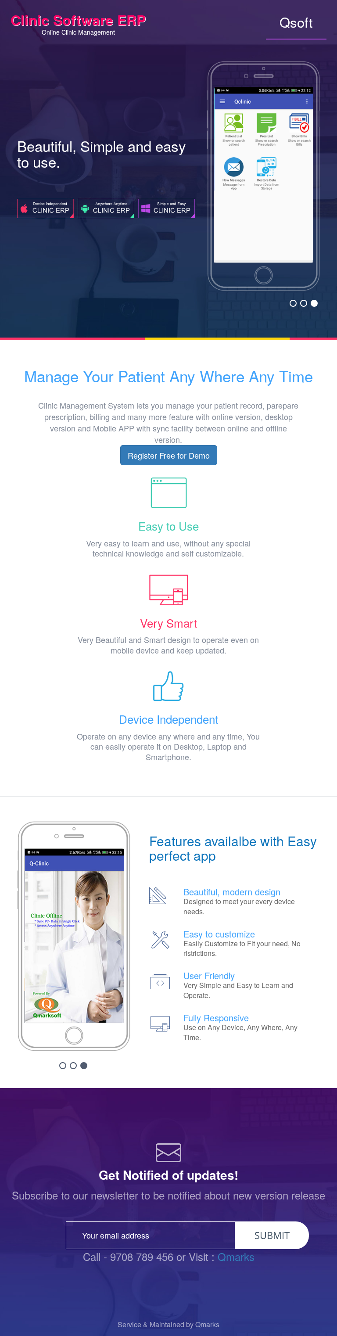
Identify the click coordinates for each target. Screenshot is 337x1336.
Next (308, 153)
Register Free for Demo (169, 455)
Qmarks (236, 1256)
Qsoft (296, 22)
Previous (219, 153)
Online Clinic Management (78, 24)
